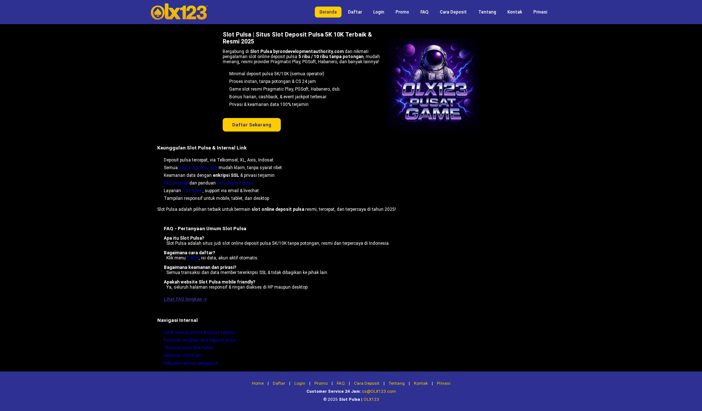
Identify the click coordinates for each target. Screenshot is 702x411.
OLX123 (371, 399)
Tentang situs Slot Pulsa (188, 347)
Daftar (355, 12)
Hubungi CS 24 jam (183, 355)
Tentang (487, 12)
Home (258, 383)
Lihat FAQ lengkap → (185, 299)
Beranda (328, 12)
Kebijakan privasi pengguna (191, 363)
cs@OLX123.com (379, 391)
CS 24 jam (192, 190)
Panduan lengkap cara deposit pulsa (200, 340)
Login (378, 12)
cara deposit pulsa (235, 183)
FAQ (424, 12)
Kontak (514, 12)
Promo (402, 12)
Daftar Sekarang (251, 125)
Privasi (540, 12)
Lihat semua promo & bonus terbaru (199, 332)
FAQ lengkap (176, 183)
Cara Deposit (453, 12)
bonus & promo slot (198, 167)
